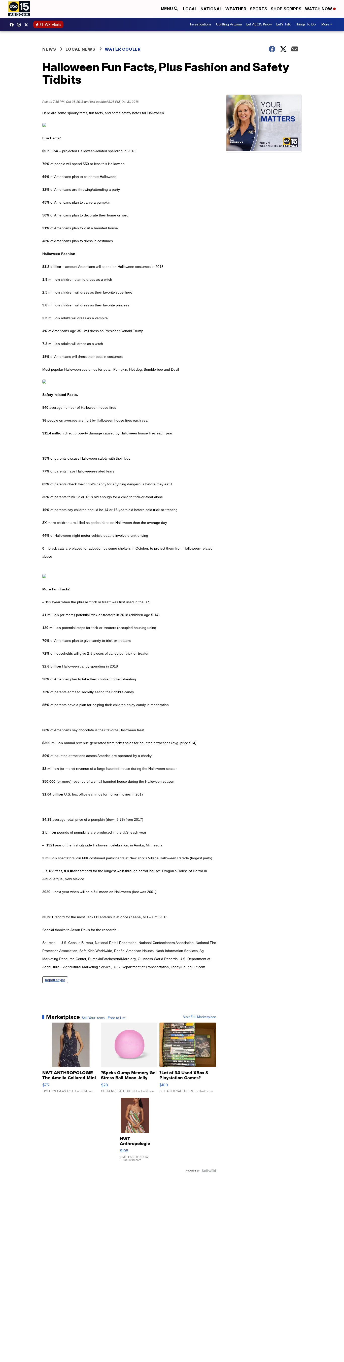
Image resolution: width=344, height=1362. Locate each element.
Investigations (201, 24)
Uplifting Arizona (229, 24)
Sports (258, 8)
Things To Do (305, 24)
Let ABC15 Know (259, 24)
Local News (80, 49)
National (211, 8)
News (49, 49)
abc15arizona (20, 25)
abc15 (13, 25)
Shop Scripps (286, 8)
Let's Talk (283, 24)
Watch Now (319, 8)
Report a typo (55, 980)
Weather (235, 8)
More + (326, 24)
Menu (167, 9)
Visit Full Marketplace (199, 1017)
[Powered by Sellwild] (208, 1171)
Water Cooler (123, 49)
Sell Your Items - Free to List (103, 1018)
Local (190, 8)
